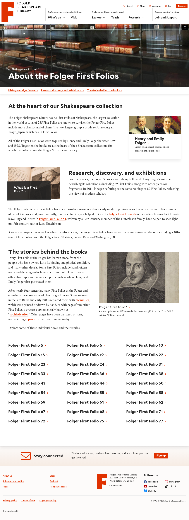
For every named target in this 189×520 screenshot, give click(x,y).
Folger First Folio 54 (52, 219)
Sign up (161, 455)
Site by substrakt (10, 511)
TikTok (172, 486)
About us (7, 475)
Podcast (54, 481)
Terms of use (28, 500)
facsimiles (82, 300)
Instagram (174, 481)
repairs (30, 319)
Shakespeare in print (24, 69)
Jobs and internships (13, 481)
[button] (155, 137)
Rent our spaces (58, 486)
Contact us (115, 485)
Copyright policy (47, 500)
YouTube (152, 486)
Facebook (153, 481)
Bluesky (152, 490)
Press (5, 486)
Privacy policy (10, 500)
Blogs (52, 475)
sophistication (19, 315)
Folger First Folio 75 (122, 214)
